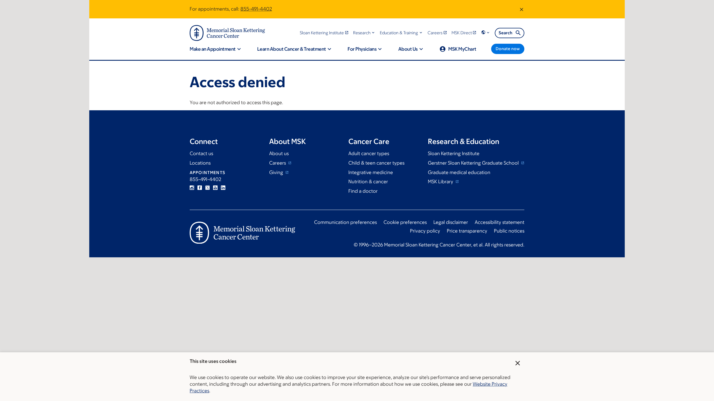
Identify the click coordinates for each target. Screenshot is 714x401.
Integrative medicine (370, 172)
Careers (278, 163)
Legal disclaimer (450, 222)
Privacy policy (425, 231)
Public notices (509, 231)
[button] (364, 32)
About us (279, 153)
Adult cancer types (368, 153)
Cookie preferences (405, 222)
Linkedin (223, 187)
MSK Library (441, 181)
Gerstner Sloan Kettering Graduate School (474, 163)
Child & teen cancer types (376, 163)
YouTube (215, 187)
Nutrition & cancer (368, 181)
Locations (200, 163)
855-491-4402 (256, 9)
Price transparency (467, 231)
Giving (276, 172)
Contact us (201, 153)
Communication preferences (345, 222)
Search (505, 32)
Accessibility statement (499, 222)
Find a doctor (363, 191)
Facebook (199, 187)
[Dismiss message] (521, 9)
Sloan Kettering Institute (453, 153)
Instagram (192, 187)
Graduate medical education (459, 172)
